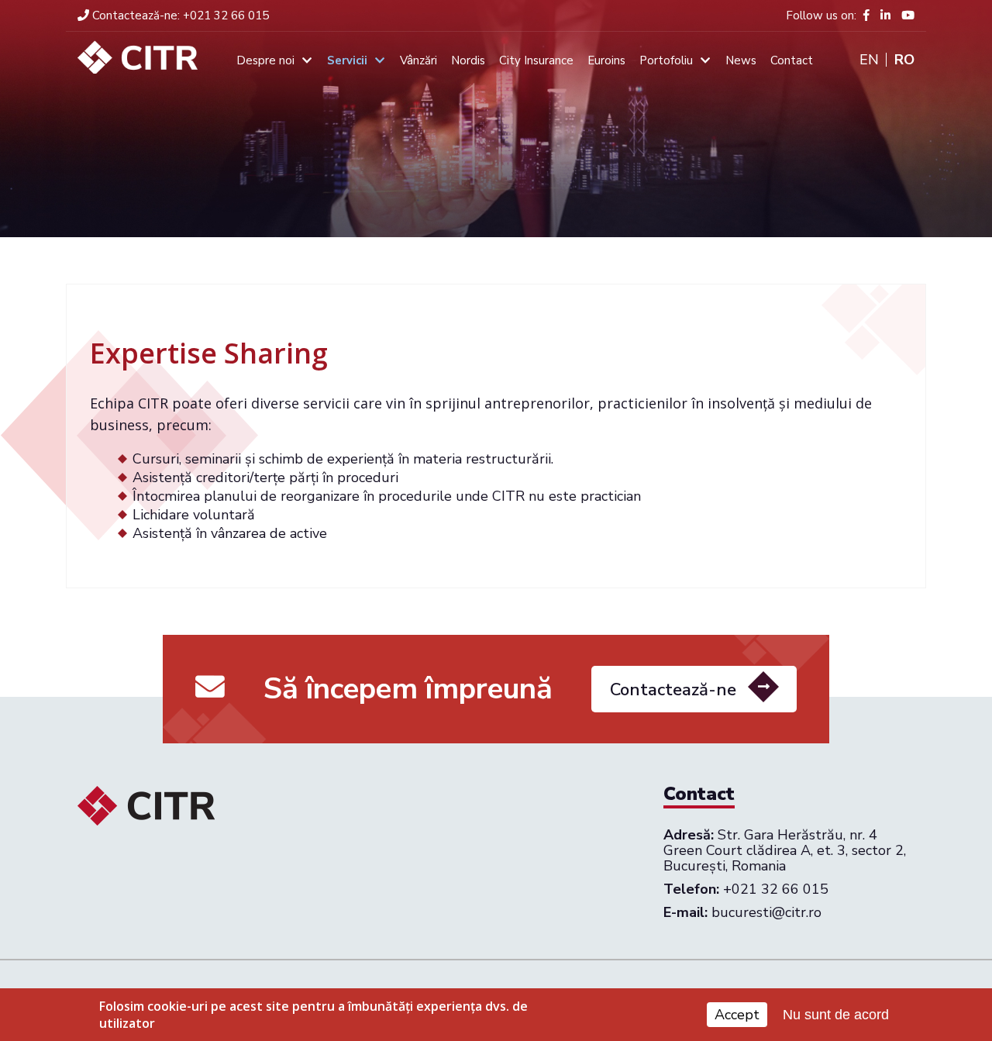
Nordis (468, 60)
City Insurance (536, 60)
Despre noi (265, 60)
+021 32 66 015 (180, 15)
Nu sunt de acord (836, 1014)
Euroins (606, 60)
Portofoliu (666, 60)
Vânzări (418, 60)
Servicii (347, 60)
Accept (737, 1014)
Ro (904, 59)
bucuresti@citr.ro (766, 912)
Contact (791, 60)
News (740, 60)
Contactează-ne (673, 689)
